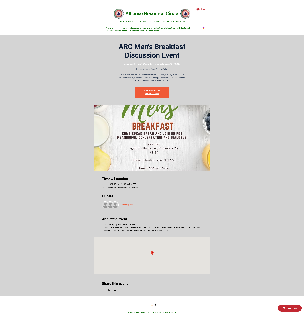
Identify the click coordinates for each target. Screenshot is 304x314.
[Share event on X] (109, 290)
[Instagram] (204, 28)
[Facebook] (208, 28)
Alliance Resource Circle (152, 13)
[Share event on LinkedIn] (115, 290)
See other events (152, 94)
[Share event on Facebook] (103, 290)
